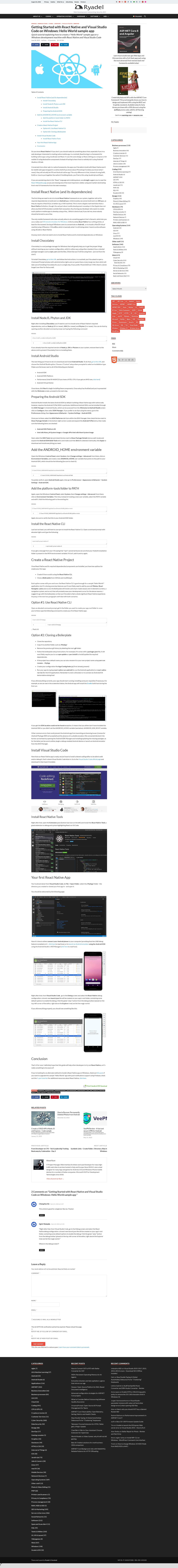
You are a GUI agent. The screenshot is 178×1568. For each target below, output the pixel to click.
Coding (48, 16)
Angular (138, 301)
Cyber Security (118, 260)
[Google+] (122, 2)
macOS (115, 236)
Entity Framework (124, 310)
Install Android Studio (50, 107)
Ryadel (47, 1560)
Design (114, 196)
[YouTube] (119, 2)
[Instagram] (139, 2)
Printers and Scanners (120, 220)
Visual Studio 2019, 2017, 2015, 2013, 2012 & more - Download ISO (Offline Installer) (128, 1370)
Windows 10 (124, 328)
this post (100, 1073)
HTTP (120, 313)
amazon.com (138, 115)
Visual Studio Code (53, 1092)
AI (126, 301)
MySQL (122, 319)
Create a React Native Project (47, 125)
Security (131, 322)
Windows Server (135, 328)
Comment (35, 1273)
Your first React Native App (46, 142)
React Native (41, 1092)
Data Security (118, 262)
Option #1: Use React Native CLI (54, 128)
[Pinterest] (142, 2)
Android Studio (42, 23)
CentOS (141, 307)
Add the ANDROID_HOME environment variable (54, 115)
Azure (124, 307)
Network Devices (118, 217)
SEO (137, 322)
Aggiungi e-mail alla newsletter (47, 1319)
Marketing (135, 316)
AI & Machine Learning (120, 172)
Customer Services (119, 156)
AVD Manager (71, 1090)
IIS (131, 313)
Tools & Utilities (67, 23)
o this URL (52, 259)
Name (34, 1300)
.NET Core (120, 301)
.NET (113, 301)
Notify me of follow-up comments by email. (49, 1331)
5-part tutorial (42, 1078)
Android (34, 23)
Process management (120, 166)
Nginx (128, 319)
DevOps (115, 158)
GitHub (140, 310)
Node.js (95, 1090)
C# (114, 180)
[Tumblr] (137, 2)
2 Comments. (52, 40)
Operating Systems (64, 16)
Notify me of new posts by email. (44, 1338)
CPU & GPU (117, 209)
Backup (131, 307)
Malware (126, 316)
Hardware (81, 16)
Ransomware (123, 322)
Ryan (44, 40)
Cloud (115, 258)
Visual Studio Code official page (90, 759)
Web (105, 16)
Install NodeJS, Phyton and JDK (54, 104)
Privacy (46, 2)
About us (36, 16)
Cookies (53, 2)
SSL (122, 325)
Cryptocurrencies (119, 153)
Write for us (60, 2)
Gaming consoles (118, 212)
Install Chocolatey (49, 101)
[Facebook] (128, 2)
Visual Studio (134, 325)
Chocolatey (81, 1090)
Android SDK (49, 1090)
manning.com (126, 115)
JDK (91, 1090)
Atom (114, 347)
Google (114, 313)
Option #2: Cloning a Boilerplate (54, 132)
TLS (126, 325)
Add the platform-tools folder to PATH (56, 118)
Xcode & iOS (117, 193)
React (34, 1092)
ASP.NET (116, 177)
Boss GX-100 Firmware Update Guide (130, 1422)
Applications (117, 247)
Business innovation (119, 150)
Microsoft (115, 319)
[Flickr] (145, 2)
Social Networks (118, 273)
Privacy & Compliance (120, 265)
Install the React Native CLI (52, 121)
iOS (88, 1090)
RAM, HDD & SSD (119, 222)
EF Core (114, 310)
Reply (42, 1215)
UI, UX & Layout (118, 204)
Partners (83, 2)
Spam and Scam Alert (120, 276)
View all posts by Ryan (55, 1179)
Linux (115, 233)
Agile (115, 148)
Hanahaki (54, 1560)
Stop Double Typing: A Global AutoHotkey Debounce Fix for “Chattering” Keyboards (126, 1379)
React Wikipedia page (39, 183)
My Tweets (115, 122)
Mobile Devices (118, 214)
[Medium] (134, 2)
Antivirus (115, 304)
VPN (141, 325)
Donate (76, 2)
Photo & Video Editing (120, 201)
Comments (117, 351)
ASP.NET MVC (116, 307)
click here (96, 379)
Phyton (102, 1090)
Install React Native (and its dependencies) (52, 97)
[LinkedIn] (131, 2)
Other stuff (116, 241)
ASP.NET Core (131, 304)
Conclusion (41, 146)
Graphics (116, 198)
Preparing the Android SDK (52, 111)
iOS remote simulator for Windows (55, 222)
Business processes (119, 145)
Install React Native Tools (52, 139)
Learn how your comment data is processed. (74, 1347)
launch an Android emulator (79, 944)
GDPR (134, 310)
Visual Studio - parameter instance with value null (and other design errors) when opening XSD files (127, 1403)
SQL (114, 190)
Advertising (69, 2)
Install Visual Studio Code (46, 136)
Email (34, 1310)
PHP (114, 188)
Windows (76, 23)
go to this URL (96, 362)
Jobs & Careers (118, 164)
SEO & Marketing (118, 268)
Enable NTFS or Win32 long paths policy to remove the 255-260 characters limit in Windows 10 (128, 1394)
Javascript (142, 313)
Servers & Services (119, 271)
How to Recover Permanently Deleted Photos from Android (68, 1113)
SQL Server (115, 325)
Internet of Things (119, 161)
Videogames (117, 252)
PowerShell (140, 319)
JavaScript (57, 23)
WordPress (115, 331)
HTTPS (126, 313)
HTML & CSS (117, 182)
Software (94, 16)
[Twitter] (116, 2)
